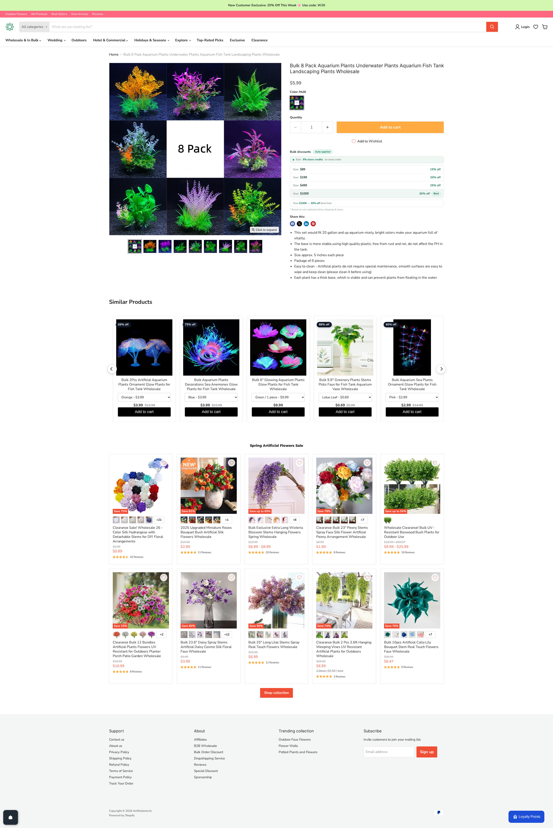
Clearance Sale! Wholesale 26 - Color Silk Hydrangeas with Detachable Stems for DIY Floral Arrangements (138, 534)
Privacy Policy (119, 752)
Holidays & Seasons (150, 40)
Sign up (427, 751)
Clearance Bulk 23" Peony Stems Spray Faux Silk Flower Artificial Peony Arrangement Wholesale (342, 532)
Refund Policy (119, 764)
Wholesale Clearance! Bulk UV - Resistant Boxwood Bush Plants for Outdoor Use (411, 532)
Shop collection (276, 692)
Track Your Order (121, 783)
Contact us (116, 739)
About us (115, 746)
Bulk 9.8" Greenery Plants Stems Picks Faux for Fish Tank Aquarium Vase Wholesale (345, 384)
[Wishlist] (536, 27)
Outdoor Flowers (16, 14)
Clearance (259, 40)
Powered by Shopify (122, 815)
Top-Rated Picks (210, 40)
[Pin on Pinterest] (313, 223)
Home (114, 54)
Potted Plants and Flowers (298, 752)
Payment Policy (120, 777)
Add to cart (144, 412)
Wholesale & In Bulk (22, 40)
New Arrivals (79, 14)
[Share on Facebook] (292, 223)
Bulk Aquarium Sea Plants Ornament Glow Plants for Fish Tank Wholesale (412, 384)
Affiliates (200, 739)
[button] (135, 246)
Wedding (55, 40)
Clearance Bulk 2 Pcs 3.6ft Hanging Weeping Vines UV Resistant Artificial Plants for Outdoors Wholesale (343, 649)
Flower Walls (288, 746)
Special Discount (206, 771)
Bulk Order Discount (208, 752)
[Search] (492, 27)
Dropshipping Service (209, 758)
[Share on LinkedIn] (306, 223)
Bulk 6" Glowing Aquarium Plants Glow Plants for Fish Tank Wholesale (278, 384)
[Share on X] (299, 223)
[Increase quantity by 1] (327, 127)
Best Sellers (59, 14)
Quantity (296, 117)
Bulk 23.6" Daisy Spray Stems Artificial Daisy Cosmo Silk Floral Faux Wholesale (206, 647)
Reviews (97, 14)
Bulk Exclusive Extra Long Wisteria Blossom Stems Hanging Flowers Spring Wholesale (275, 532)
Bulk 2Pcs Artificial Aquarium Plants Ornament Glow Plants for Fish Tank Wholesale (144, 384)
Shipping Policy (120, 758)
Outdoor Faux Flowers (295, 739)
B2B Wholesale (205, 746)
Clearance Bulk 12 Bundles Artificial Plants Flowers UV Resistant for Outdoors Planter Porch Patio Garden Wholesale (137, 649)
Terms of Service (121, 771)
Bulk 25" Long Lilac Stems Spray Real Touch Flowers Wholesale (273, 644)
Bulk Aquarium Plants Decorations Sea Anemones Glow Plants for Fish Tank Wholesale (211, 384)
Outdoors (79, 40)
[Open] (10, 817)
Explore (182, 40)
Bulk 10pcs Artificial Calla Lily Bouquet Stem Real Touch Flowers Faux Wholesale (411, 647)
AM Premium (39, 14)
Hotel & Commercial (109, 40)
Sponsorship (203, 777)
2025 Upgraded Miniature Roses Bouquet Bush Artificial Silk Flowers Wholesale (206, 532)
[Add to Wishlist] (164, 463)
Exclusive (237, 40)
